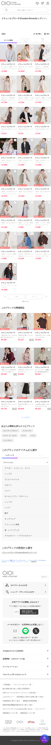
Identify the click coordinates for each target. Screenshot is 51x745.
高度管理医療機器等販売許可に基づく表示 (17, 705)
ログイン (44, 576)
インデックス (27, 431)
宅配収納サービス (26, 713)
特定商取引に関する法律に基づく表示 (30, 697)
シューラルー (7, 440)
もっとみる (25, 417)
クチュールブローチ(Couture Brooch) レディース (19, 552)
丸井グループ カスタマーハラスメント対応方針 (19, 693)
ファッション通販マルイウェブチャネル (14, 560)
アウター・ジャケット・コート (19, 561)
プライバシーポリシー (21, 685)
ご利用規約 (6, 685)
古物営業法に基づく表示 (11, 701)
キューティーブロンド (10, 431)
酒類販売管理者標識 (30, 701)
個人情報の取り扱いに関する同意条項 (16, 689)
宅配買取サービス (9, 713)
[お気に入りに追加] (15, 315)
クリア (23, 435)
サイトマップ (40, 709)
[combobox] (25, 9)
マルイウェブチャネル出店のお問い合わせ (17, 709)
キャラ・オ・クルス (9, 435)
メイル (33, 435)
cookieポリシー (8, 697)
